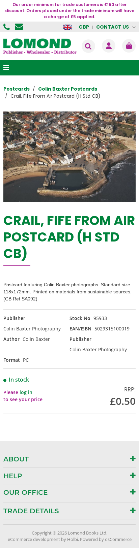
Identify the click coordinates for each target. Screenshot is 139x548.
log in (26, 392)
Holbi (72, 539)
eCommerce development (34, 539)
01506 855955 (7, 27)
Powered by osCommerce (106, 539)
